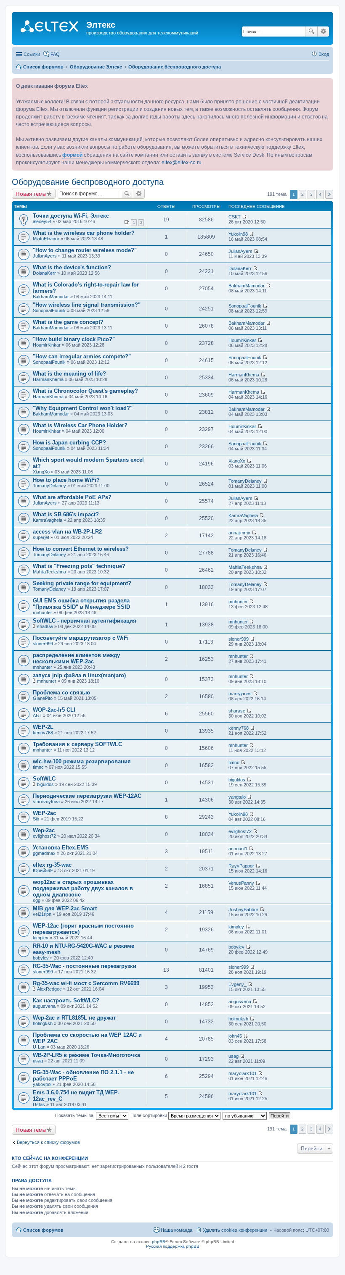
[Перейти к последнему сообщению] (244, 216)
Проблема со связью (61, 692)
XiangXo (41, 471)
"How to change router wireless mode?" (85, 250)
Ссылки (32, 54)
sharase (236, 710)
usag (38, 1060)
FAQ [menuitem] (55, 54)
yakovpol (42, 1084)
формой (72, 155)
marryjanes (240, 693)
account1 (237, 848)
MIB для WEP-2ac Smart (65, 908)
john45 (235, 1035)
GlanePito (43, 698)
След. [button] (329, 194)
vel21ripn (42, 914)
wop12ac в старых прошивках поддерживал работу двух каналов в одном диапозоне (83, 888)
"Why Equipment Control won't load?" (83, 408)
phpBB (158, 1241)
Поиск (311, 31)
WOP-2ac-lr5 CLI (54, 710)
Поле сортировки (149, 1115)
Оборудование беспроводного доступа (88, 182)
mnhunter (42, 612)
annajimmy (239, 532)
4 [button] (320, 194)
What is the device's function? (72, 267)
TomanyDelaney (49, 485)
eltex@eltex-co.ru (182, 163)
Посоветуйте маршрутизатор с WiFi (81, 638)
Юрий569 (43, 870)
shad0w (45, 626)
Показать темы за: (75, 1115)
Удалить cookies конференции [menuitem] (235, 1230)
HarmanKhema (48, 379)
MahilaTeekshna (49, 571)
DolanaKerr (44, 273)
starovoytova (46, 801)
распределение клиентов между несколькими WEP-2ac (76, 658)
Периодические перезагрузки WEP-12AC (87, 796)
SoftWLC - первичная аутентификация (84, 621)
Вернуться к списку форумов (48, 1142)
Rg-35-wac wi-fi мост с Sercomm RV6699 (86, 983)
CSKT (234, 216)
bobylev (41, 957)
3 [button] (311, 194)
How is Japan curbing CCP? (69, 442)
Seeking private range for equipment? (82, 583)
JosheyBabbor (243, 909)
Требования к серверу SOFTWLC (77, 744)
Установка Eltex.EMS (61, 847)
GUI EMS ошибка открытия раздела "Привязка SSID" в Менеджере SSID (81, 603)
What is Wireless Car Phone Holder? (80, 425)
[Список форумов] (50, 27)
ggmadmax (44, 853)
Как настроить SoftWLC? (66, 1000)
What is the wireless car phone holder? (84, 233)
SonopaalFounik (49, 310)
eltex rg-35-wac (52, 865)
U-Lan (39, 1046)
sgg (36, 900)
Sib (36, 818)
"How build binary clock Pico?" (74, 339)
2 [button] (302, 194)
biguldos (45, 784)
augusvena (44, 1006)
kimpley (40, 937)
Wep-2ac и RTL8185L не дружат (74, 1018)
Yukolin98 (238, 234)
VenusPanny (241, 883)
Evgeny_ (237, 984)
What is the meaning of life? (69, 374)
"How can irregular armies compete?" (82, 356)
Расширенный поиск (323, 31)
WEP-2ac (44, 813)
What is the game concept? (68, 322)
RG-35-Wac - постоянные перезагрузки (84, 966)
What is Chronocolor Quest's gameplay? (85, 391)
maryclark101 (242, 1073)
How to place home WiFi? (66, 480)
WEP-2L (43, 727)
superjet (41, 537)
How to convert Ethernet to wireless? (81, 549)
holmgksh (43, 1023)
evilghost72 (44, 836)
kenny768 (43, 732)
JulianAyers (45, 255)
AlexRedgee (49, 988)
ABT (37, 715)
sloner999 (43, 643)
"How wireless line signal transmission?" (87, 305)
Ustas (39, 1104)
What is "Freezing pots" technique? (79, 566)
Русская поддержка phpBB (172, 1246)
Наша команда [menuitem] (176, 1230)
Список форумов (43, 1230)
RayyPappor (241, 865)
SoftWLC (44, 779)
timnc (38, 767)
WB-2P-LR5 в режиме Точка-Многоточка (86, 1055)
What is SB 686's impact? (66, 514)
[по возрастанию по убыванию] (245, 1115)
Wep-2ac (44, 830)
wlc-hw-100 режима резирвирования (82, 761)
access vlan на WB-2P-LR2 (67, 531)
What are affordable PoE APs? (72, 497)
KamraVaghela (47, 520)
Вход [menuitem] (323, 54)
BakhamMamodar (51, 296)
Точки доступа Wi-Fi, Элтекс (71, 216)
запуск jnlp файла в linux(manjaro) (79, 675)
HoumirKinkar (47, 344)
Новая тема (31, 193)
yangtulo (237, 796)
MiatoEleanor (46, 238)
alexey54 (42, 221)
